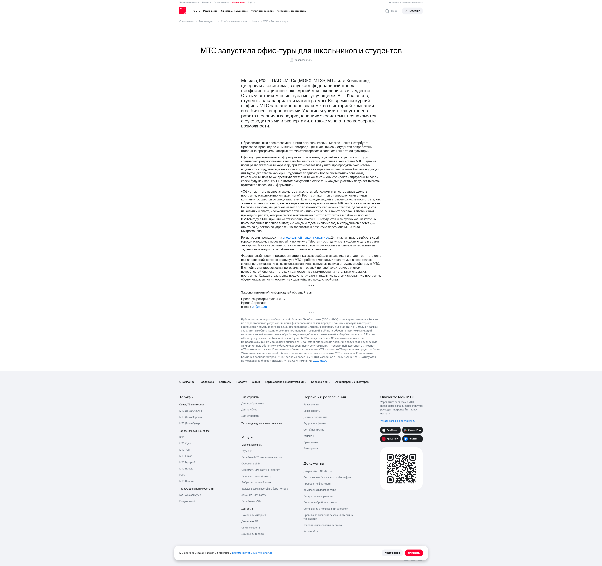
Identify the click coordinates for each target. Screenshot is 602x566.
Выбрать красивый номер (256, 482)
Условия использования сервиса (323, 525)
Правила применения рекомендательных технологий (328, 517)
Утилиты (309, 436)
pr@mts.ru (259, 307)
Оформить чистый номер (256, 476)
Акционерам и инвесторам (352, 382)
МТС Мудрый (187, 462)
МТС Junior (185, 456)
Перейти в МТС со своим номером (261, 457)
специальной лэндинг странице (306, 237)
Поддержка (207, 382)
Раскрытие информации (318, 496)
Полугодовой (187, 501)
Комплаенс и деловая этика (320, 490)
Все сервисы (311, 448)
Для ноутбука (249, 410)
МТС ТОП (184, 450)
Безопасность (312, 411)
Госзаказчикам (221, 2)
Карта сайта (311, 531)
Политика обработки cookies (320, 502)
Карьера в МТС (320, 382)
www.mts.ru (320, 361)
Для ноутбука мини (252, 403)
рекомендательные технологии (252, 553)
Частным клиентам (189, 2)
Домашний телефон (253, 534)
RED (181, 437)
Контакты (225, 382)
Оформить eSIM (250, 464)
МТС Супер (186, 443)
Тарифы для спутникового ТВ (196, 489)
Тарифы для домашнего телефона (261, 423)
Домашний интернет (253, 515)
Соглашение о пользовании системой (326, 509)
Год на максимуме (190, 495)
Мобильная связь (251, 445)
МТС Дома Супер (189, 423)
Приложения (311, 442)
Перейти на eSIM (251, 501)
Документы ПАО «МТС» (318, 471)
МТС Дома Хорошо (190, 417)
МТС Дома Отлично (191, 411)
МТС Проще (186, 469)
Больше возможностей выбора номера (264, 489)
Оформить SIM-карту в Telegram (260, 470)
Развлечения (311, 405)
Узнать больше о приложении (397, 421)
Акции (256, 382)
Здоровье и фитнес (315, 423)
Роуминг (246, 451)
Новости (241, 382)
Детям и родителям (315, 417)
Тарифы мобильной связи (194, 431)
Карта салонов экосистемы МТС (285, 382)
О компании (238, 2)
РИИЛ (182, 475)
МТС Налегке (187, 481)
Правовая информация (317, 484)
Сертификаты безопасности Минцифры (327, 477)
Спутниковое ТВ (250, 528)
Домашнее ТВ (249, 521)
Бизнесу (206, 2)
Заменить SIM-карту (253, 495)
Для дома (247, 509)
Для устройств (250, 397)
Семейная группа (314, 430)
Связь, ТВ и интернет (191, 405)
